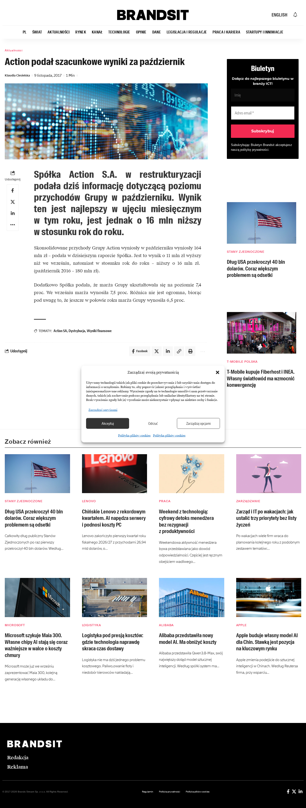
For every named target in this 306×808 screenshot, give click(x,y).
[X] (294, 791)
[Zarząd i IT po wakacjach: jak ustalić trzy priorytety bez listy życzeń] (268, 473)
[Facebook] (288, 791)
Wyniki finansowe (99, 331)
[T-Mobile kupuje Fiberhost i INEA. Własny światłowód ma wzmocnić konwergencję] (261, 333)
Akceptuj (108, 423)
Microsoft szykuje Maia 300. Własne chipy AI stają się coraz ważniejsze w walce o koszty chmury (36, 645)
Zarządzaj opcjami (198, 423)
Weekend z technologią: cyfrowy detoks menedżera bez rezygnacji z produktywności (186, 521)
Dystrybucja (77, 331)
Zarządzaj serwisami (102, 410)
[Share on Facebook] (12, 190)
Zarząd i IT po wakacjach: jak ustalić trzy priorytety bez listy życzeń (266, 518)
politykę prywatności (254, 149)
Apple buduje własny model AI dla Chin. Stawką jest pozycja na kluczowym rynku (267, 642)
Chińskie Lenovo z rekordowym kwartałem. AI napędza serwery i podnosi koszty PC (114, 518)
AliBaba (166, 625)
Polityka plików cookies (134, 435)
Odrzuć (153, 423)
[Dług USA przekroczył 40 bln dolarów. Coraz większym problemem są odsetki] (261, 223)
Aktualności (14, 50)
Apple (241, 625)
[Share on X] (12, 202)
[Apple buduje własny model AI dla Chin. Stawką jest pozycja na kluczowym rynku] (268, 597)
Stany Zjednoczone (245, 252)
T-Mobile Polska (242, 362)
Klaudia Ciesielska (17, 75)
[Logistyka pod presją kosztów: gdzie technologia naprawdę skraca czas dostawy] (114, 597)
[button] (217, 372)
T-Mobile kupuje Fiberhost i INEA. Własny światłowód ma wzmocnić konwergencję (261, 378)
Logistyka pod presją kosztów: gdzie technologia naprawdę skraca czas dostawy (112, 642)
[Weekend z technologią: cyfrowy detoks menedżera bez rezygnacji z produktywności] (191, 473)
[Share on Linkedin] (12, 213)
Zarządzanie (248, 501)
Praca (165, 501)
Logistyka (91, 625)
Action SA (60, 331)
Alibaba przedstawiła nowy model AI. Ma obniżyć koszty (187, 639)
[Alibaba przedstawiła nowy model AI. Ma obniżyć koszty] (191, 597)
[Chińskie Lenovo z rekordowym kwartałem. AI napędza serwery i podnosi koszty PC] (114, 473)
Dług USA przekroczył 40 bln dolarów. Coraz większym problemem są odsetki (256, 269)
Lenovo (89, 501)
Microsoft (15, 625)
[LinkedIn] (300, 791)
